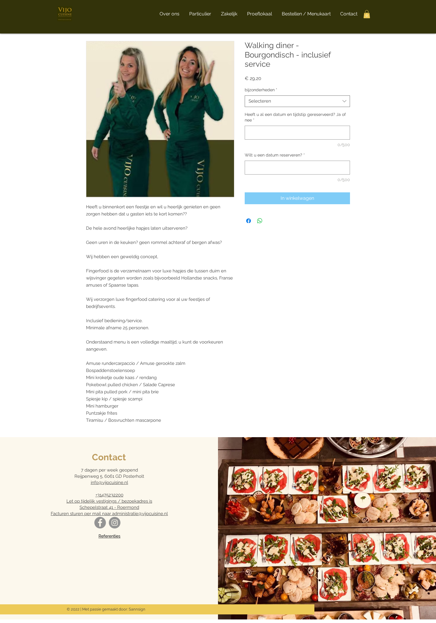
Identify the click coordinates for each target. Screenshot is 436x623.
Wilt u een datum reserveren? (275, 155)
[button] (366, 14)
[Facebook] (100, 522)
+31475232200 (109, 495)
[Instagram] (114, 522)
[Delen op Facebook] (248, 220)
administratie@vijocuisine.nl (140, 513)
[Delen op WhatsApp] (259, 220)
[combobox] (297, 101)
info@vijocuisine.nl (109, 482)
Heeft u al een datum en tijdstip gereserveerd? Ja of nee (295, 117)
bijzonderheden (261, 89)
